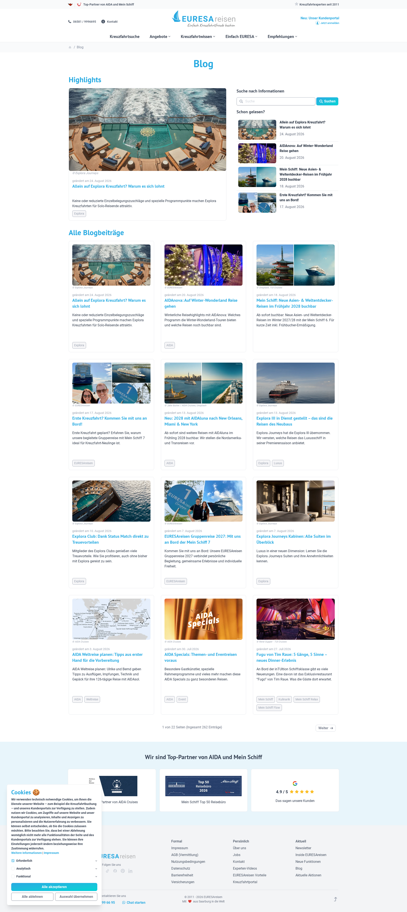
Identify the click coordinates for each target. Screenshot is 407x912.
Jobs (236, 855)
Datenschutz (180, 868)
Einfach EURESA (240, 36)
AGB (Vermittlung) (184, 855)
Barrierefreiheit (182, 875)
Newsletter (303, 848)
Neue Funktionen (308, 862)
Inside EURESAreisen (310, 855)
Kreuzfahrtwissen (196, 36)
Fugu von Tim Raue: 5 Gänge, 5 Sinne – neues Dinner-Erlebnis (291, 657)
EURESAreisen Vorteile (249, 875)
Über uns (239, 848)
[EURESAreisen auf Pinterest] (123, 871)
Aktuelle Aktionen (308, 875)
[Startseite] (203, 20)
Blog (298, 868)
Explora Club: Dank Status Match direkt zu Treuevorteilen (110, 539)
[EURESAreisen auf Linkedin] (130, 871)
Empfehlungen (281, 36)
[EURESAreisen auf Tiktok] (107, 871)
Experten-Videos (245, 868)
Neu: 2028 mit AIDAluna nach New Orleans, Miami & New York (203, 421)
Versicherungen (182, 882)
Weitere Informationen (26, 853)
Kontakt (112, 21)
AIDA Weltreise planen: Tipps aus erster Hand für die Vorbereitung (107, 657)
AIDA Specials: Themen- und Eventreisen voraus (200, 657)
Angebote (158, 36)
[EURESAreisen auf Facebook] (115, 871)
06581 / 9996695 (84, 21)
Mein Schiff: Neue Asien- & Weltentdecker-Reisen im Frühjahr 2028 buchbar (294, 303)
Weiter (323, 728)
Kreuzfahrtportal (245, 882)
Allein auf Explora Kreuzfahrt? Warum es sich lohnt (118, 186)
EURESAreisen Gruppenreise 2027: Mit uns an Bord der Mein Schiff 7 (202, 539)
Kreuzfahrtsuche (124, 36)
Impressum (51, 853)
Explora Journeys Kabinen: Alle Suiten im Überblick (293, 539)
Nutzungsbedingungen (188, 862)
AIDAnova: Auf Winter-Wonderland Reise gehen (200, 303)
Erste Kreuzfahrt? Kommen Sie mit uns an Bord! (109, 421)
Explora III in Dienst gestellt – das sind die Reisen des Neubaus (294, 421)
